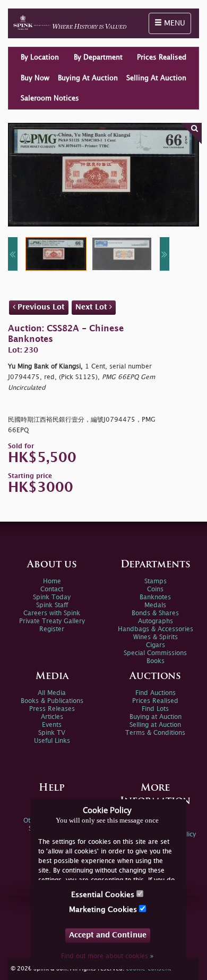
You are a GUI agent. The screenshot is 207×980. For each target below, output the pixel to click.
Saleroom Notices (50, 98)
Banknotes (155, 597)
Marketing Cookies (104, 909)
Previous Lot (40, 307)
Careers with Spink (51, 613)
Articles (52, 717)
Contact (51, 589)
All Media (52, 693)
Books (155, 661)
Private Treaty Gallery (52, 621)
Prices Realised (161, 57)
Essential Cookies (103, 894)
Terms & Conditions (155, 733)
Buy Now (35, 78)
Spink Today (52, 597)
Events (52, 725)
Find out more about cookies (107, 956)
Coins (155, 589)
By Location (40, 57)
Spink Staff (52, 605)
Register (51, 629)
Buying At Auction (88, 78)
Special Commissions (155, 653)
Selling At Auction (156, 78)
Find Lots (155, 709)
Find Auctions (155, 693)
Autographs (155, 621)
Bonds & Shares (155, 613)
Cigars (155, 645)
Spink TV (51, 733)
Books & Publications (52, 701)
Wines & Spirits (155, 637)
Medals (155, 605)
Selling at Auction (155, 725)
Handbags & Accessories (155, 629)
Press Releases (52, 709)
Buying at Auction (156, 717)
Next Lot (92, 307)
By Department (98, 57)
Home (52, 581)
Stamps (155, 581)
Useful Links (52, 741)
